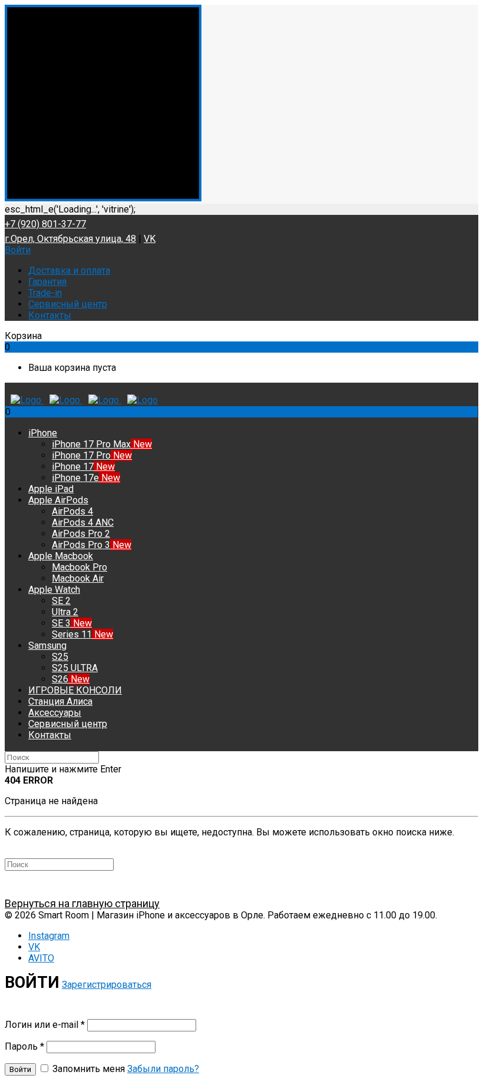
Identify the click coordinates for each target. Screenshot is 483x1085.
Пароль (24, 1046)
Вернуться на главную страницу (82, 903)
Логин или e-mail (45, 1024)
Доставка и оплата (69, 270)
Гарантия (47, 281)
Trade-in (45, 292)
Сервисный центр (67, 304)
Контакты (49, 315)
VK (150, 238)
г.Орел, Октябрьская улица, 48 (70, 238)
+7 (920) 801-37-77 (45, 224)
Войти (18, 250)
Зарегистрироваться (106, 984)
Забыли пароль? (163, 1068)
